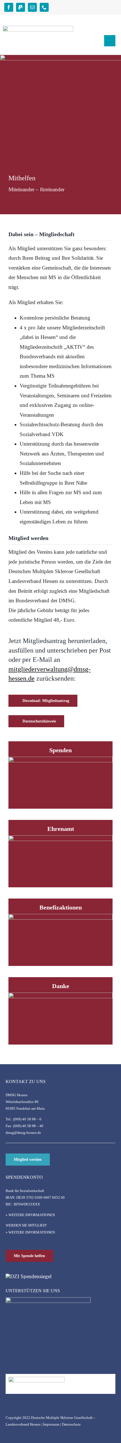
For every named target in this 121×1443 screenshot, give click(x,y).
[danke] (60, 995)
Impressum (51, 1424)
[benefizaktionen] (60, 917)
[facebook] (8, 7)
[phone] (44, 7)
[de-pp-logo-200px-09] (36, 1379)
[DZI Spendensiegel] (28, 1276)
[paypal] (20, 7)
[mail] (32, 7)
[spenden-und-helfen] (60, 759)
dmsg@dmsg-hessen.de (23, 1132)
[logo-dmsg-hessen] (38, 28)
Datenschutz (71, 1424)
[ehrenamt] (60, 838)
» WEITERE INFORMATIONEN (30, 1215)
